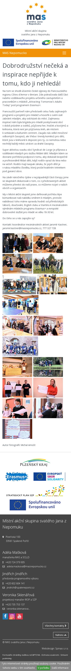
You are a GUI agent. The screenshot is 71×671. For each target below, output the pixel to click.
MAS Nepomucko (14, 53)
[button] (64, 53)
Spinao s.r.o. (62, 648)
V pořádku (43, 667)
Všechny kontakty (55, 625)
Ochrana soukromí (50, 655)
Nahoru (59, 634)
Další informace (60, 667)
